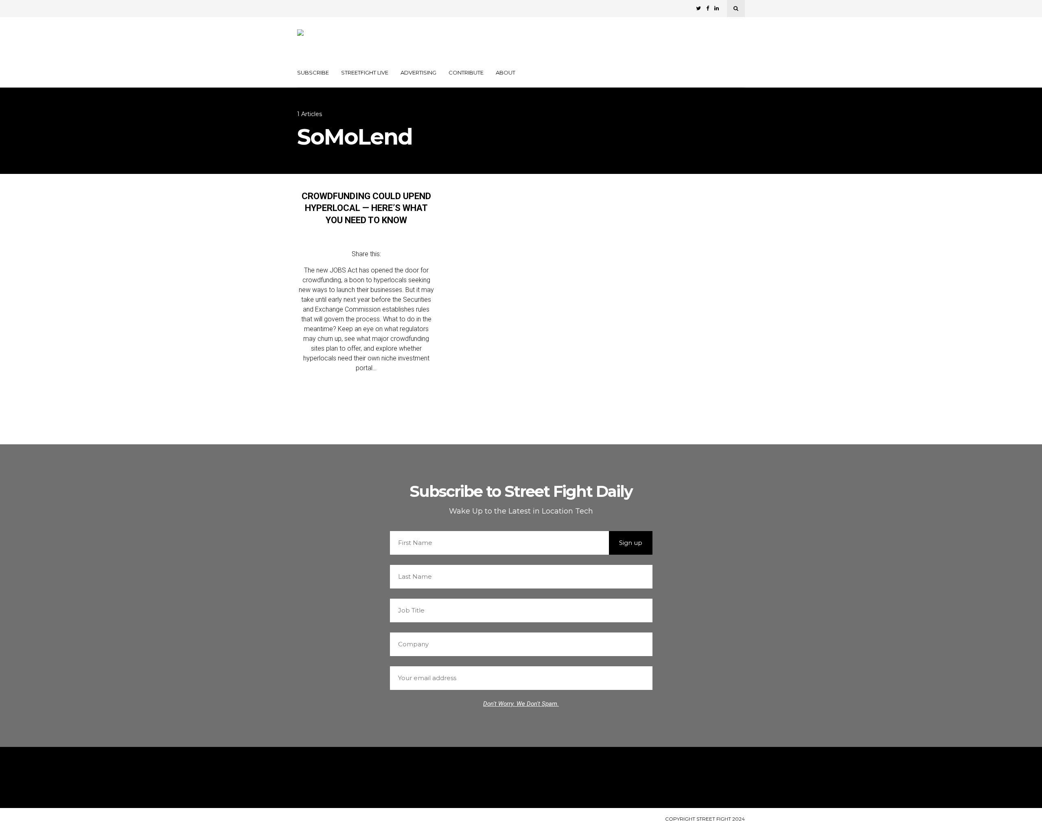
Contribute (466, 72)
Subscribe (313, 72)
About (505, 72)
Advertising (418, 72)
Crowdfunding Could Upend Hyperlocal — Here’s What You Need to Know (366, 208)
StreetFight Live (364, 72)
